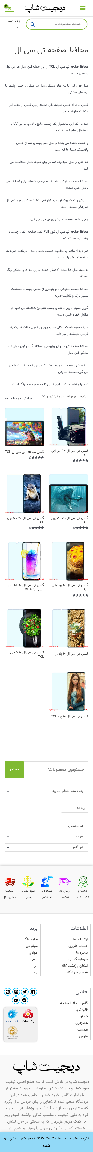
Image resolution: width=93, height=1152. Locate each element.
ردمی (34, 959)
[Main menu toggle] (83, 8)
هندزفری (81, 1023)
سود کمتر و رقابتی (28, 894)
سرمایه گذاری (78, 959)
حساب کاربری (78, 946)
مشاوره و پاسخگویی (46, 894)
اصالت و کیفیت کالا (83, 894)
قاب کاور (82, 1010)
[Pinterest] (7, 992)
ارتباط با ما (80, 939)
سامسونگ (31, 939)
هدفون (83, 1016)
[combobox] (46, 791)
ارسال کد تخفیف (64, 894)
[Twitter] (25, 992)
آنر (36, 966)
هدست (83, 1030)
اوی (35, 972)
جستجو (14, 769)
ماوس (83, 1036)
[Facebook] (33, 992)
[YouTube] (16, 1000)
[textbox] (48, 791)
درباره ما (82, 952)
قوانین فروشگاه (77, 972)
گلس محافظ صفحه (74, 1003)
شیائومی (32, 946)
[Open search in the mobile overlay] (56, 24)
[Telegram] (24, 1000)
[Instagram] (16, 992)
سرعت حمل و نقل (9, 894)
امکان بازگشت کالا (75, 966)
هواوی (33, 952)
